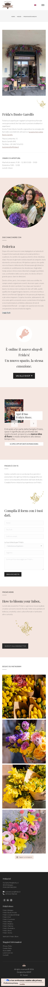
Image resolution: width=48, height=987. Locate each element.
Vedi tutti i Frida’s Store (10, 936)
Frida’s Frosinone (9, 919)
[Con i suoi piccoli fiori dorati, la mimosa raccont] (24, 786)
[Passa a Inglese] (35, 5)
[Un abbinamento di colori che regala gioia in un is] (24, 831)
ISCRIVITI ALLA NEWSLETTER (15, 646)
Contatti (5, 955)
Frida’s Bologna (8, 910)
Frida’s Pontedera (9, 928)
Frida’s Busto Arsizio (10, 912)
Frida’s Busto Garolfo (18, 114)
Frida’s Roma (7, 930)
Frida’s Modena (8, 924)
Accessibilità (7, 950)
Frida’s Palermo (8, 926)
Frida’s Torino (7, 933)
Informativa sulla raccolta (14, 984)
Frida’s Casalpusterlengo (11, 915)
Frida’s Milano (7, 921)
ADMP (28, 972)
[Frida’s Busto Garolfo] (24, 63)
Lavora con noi (8, 953)
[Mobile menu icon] (43, 5)
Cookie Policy (7, 948)
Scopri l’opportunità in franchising (24, 444)
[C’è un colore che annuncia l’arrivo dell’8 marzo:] (24, 742)
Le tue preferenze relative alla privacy (25, 980)
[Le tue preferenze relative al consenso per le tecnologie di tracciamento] (11, 983)
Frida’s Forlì (7, 917)
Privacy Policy (7, 946)
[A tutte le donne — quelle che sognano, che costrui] (24, 697)
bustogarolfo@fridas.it (10, 147)
